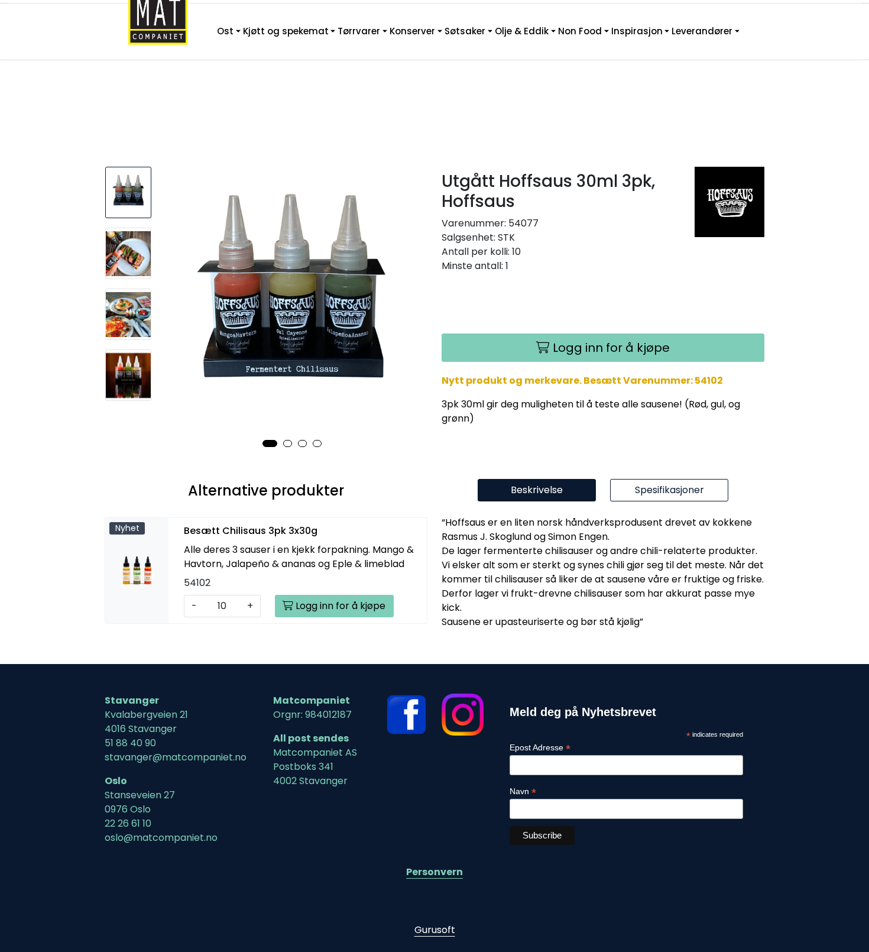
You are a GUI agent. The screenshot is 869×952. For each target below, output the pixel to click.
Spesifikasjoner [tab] (669, 490)
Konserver (412, 31)
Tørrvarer (359, 31)
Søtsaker (465, 31)
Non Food (580, 31)
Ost (225, 31)
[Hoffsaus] (730, 202)
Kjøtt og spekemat (286, 31)
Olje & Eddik (522, 31)
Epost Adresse (540, 747)
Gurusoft (434, 930)
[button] (269, 443)
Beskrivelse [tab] (537, 490)
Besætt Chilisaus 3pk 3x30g (250, 530)
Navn (523, 791)
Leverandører (702, 31)
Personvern (434, 872)
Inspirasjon (637, 31)
